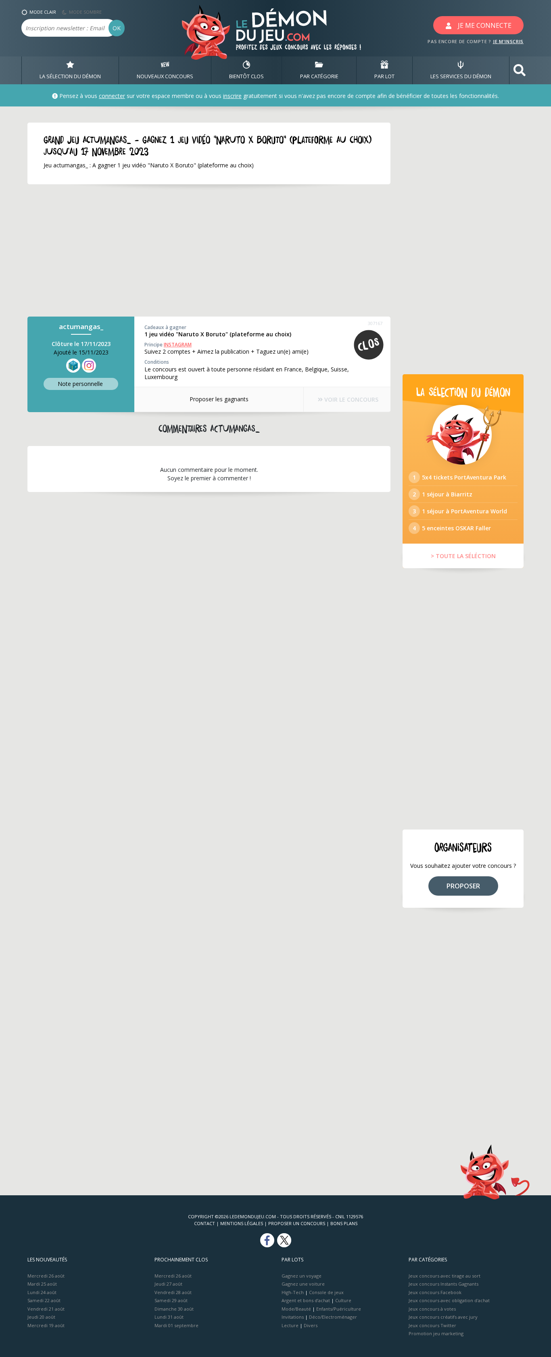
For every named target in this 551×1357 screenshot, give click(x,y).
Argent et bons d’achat (306, 1300)
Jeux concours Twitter (432, 1325)
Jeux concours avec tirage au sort (444, 1276)
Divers (310, 1325)
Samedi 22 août (44, 1300)
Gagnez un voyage (301, 1276)
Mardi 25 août (42, 1284)
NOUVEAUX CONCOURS (165, 76)
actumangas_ (81, 326)
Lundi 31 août (169, 1317)
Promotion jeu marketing (436, 1333)
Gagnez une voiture (303, 1284)
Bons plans (343, 1223)
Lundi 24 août (41, 1292)
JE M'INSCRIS (508, 41)
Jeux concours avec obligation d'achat (449, 1300)
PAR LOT (384, 76)
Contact (204, 1223)
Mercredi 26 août (46, 1276)
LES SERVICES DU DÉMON (460, 76)
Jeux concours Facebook (435, 1292)
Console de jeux (326, 1292)
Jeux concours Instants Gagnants (443, 1284)
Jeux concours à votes (432, 1309)
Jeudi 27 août (168, 1284)
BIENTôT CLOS (246, 76)
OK (117, 28)
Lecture (290, 1325)
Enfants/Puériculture (338, 1309)
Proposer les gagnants (219, 399)
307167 (375, 323)
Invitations (293, 1317)
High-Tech (293, 1292)
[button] (519, 70)
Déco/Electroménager (333, 1317)
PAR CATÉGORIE (319, 76)
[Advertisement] (208, 250)
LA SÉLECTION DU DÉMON (70, 76)
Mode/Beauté (296, 1309)
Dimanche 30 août (174, 1309)
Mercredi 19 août (46, 1325)
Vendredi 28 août (173, 1292)
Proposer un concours (296, 1223)
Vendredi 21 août (46, 1309)
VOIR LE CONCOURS (350, 399)
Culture (343, 1300)
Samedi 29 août (171, 1300)
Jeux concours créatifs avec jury (443, 1317)
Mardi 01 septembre (176, 1325)
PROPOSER (463, 886)
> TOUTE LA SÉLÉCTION (463, 556)
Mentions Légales (241, 1223)
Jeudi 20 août (41, 1317)
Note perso (80, 384)
